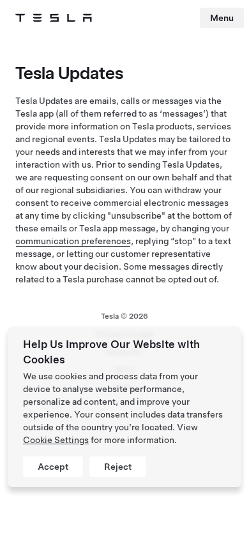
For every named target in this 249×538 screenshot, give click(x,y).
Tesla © (124, 316)
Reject (118, 467)
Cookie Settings (56, 440)
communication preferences (73, 241)
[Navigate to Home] (53, 17)
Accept (53, 467)
